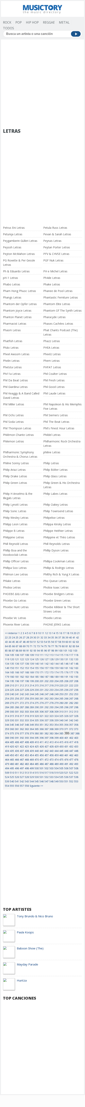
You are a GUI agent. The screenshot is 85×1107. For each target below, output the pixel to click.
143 (51, 663)
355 (61, 724)
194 (7, 681)
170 (37, 672)
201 (42, 681)
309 (56, 711)
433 (76, 746)
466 (17, 759)
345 (12, 724)
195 (12, 681)
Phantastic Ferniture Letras (60, 297)
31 (38, 637)
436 (17, 751)
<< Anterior (11, 633)
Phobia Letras (12, 587)
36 (56, 637)
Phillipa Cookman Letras (58, 561)
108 (27, 655)
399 (56, 738)
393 (27, 738)
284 (7, 707)
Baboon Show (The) (30, 948)
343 (76, 720)
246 (42, 694)
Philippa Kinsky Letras (57, 524)
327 (71, 716)
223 (76, 685)
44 (9, 642)
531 (42, 777)
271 (17, 703)
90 (24, 650)
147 (71, 663)
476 (66, 759)
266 (66, 698)
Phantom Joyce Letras (17, 310)
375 (12, 733)
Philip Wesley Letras (15, 518)
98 (52, 650)
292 (46, 707)
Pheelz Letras (52, 354)
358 (76, 724)
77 (52, 646)
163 (76, 668)
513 (27, 772)
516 (42, 772)
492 (71, 764)
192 (71, 676)
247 (46, 694)
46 (17, 642)
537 (71, 777)
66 (13, 646)
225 (12, 690)
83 (74, 646)
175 (61, 672)
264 (56, 698)
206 (66, 681)
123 (27, 659)
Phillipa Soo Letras (15, 568)
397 (46, 738)
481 (17, 764)
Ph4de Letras (51, 278)
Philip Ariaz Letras (14, 470)
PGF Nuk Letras (53, 260)
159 (56, 668)
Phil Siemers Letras (55, 415)
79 (59, 646)
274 (32, 703)
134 (7, 663)
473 (51, 759)
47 (20, 642)
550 (61, 781)
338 (51, 720)
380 (37, 733)
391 (17, 738)
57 (56, 642)
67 (17, 646)
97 (49, 650)
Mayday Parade (27, 964)
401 (66, 738)
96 (45, 650)
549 (56, 781)
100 (60, 650)
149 (7, 668)
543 (27, 781)
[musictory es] (42, 8)
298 (76, 707)
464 (7, 759)
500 (37, 768)
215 (37, 685)
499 (32, 768)
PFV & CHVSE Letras (56, 254)
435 (12, 751)
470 (37, 759)
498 (27, 768)
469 (32, 759)
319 (32, 716)
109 (32, 655)
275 (37, 703)
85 (6, 650)
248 (51, 694)
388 (77, 733)
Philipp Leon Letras (15, 524)
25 (17, 637)
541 (17, 781)
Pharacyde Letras (54, 317)
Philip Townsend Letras (58, 511)
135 (12, 663)
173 (51, 672)
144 (56, 663)
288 (27, 707)
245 (37, 694)
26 (20, 637)
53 (42, 642)
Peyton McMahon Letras (19, 254)
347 (22, 724)
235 (61, 690)
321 (42, 716)
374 (7, 733)
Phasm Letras (12, 330)
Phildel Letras (51, 435)
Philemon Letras (13, 441)
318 (27, 716)
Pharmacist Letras (14, 323)
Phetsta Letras (12, 367)
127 (46, 659)
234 (56, 690)
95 (42, 650)
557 (22, 785)
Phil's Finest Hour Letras (58, 428)
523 (76, 772)
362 (22, 729)
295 (61, 707)
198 (27, 681)
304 (32, 711)
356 (66, 724)
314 (7, 716)
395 (37, 738)
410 (37, 742)
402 (71, 738)
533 (51, 777)
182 (22, 676)
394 (32, 738)
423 (27, 746)
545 (37, 781)
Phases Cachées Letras (58, 323)
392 (22, 738)
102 (70, 650)
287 (22, 707)
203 (51, 681)
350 (37, 724)
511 (17, 772)
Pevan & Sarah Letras (57, 234)
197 (22, 681)
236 (66, 690)
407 (22, 742)
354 (56, 724)
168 (27, 672)
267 (71, 698)
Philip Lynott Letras (15, 504)
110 (37, 655)
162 (71, 668)
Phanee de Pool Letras (58, 291)
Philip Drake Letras (15, 476)
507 (71, 768)
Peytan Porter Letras (56, 247)
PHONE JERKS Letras (56, 624)
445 (61, 751)
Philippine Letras (13, 537)
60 (66, 642)
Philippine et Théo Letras (59, 537)
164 (7, 672)
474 (56, 759)
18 (67, 633)
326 (66, 716)
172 (46, 672)
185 (37, 676)
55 (49, 642)
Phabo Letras (11, 284)
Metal (64, 22)
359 (7, 729)
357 (71, 724)
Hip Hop (32, 22)
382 (46, 733)
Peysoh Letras (12, 247)
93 (34, 650)
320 (37, 716)
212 (22, 685)
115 (61, 655)
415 (61, 742)
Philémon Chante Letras (18, 435)
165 (12, 672)
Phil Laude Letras (54, 393)
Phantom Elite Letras (56, 304)
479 (7, 764)
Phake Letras (51, 284)
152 (22, 668)
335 (37, 720)
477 (71, 759)
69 (24, 646)
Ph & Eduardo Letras (16, 271)
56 (52, 642)
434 (7, 751)
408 (27, 742)
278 (51, 703)
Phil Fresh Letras (54, 380)
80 (63, 646)
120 (12, 659)
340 (61, 720)
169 (32, 672)
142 (46, 663)
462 (71, 755)
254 (7, 698)
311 (66, 711)
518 (51, 772)
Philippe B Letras (14, 531)
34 (49, 637)
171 (42, 672)
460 (61, 755)
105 (12, 655)
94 (38, 650)
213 (27, 685)
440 (37, 751)
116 (66, 655)
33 (45, 637)
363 (27, 729)
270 (12, 703)
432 (71, 746)
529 (32, 777)
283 (76, 703)
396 (42, 738)
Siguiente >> (36, 785)
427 (46, 746)
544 (32, 781)
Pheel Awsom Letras (16, 354)
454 (32, 755)
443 (51, 751)
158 (51, 668)
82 (70, 646)
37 (59, 637)
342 (71, 720)
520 (61, 772)
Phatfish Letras (12, 341)
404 (7, 742)
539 (7, 781)
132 (71, 659)
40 (70, 637)
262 (46, 698)
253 (76, 694)
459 (56, 755)
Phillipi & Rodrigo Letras (58, 568)
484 (32, 764)
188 (51, 676)
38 (63, 637)
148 (76, 663)
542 (22, 781)
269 (7, 703)
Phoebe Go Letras (14, 600)
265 (61, 698)
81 (66, 646)
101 (65, 650)
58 (59, 642)
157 (46, 668)
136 (17, 663)
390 (12, 738)
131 (66, 659)
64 (6, 646)
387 (72, 733)
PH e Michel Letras (55, 271)
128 (51, 659)
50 (31, 642)
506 (66, 768)
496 (17, 768)
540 (12, 781)
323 (51, 716)
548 (51, 781)
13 (50, 633)
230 (37, 690)
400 (61, 738)
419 (7, 746)
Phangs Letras (12, 297)
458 (51, 755)
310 (61, 711)
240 (12, 694)
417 (71, 742)
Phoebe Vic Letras (14, 618)
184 (32, 676)
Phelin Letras (11, 361)
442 (46, 751)
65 (9, 646)
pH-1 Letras (10, 278)
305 (37, 711)
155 (37, 668)
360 (12, 729)
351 (42, 724)
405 (12, 742)
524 (7, 777)
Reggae (49, 22)
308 (51, 711)
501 (42, 768)
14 (53, 633)
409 (32, 742)
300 (12, 711)
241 (17, 694)
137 (22, 663)
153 (27, 668)
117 (71, 655)
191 (66, 676)
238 (76, 690)
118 (76, 655)
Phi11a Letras (12, 374)
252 (71, 694)
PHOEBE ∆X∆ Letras (15, 594)
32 (42, 637)
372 (71, 729)
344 (7, 724)
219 (56, 685)
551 (66, 781)
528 (27, 777)
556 (17, 785)
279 (56, 703)
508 (76, 768)
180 (12, 676)
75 (45, 646)
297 (71, 707)
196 (17, 681)
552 (71, 781)
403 (76, 738)
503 (51, 768)
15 (57, 633)
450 (12, 755)
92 (31, 650)
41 (74, 637)
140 (37, 663)
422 (22, 746)
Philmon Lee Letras (15, 574)
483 (27, 764)
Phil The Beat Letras (56, 422)
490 (61, 764)
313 (76, 711)
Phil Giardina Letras (15, 387)
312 (71, 711)
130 (61, 659)
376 (17, 733)
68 (20, 646)
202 (46, 681)
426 (42, 746)
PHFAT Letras (52, 367)
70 (27, 646)
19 (71, 633)
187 (46, 676)
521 (66, 772)
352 (46, 724)
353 (51, 724)
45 (13, 642)
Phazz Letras (51, 341)
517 (46, 772)
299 (7, 711)
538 (76, 777)
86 (9, 650)
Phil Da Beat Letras (15, 380)
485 (37, 764)
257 (22, 698)
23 (9, 637)
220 (61, 685)
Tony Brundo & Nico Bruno (35, 916)
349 (32, 724)
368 (51, 729)
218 (51, 685)
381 (42, 733)
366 (42, 729)
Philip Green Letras (15, 483)
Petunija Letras (12, 234)
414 (56, 742)
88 (17, 650)
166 (17, 672)
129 (56, 659)
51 (34, 642)
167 (22, 672)
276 (42, 703)
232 (46, 690)
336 (42, 720)
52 (38, 642)
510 (12, 772)
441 (42, 751)
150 (12, 668)
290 (37, 707)
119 (7, 659)
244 (32, 694)
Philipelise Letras (54, 518)
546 (42, 781)
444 (56, 751)
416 (66, 742)
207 (71, 681)
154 (32, 668)
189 (56, 676)
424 (32, 746)
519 (56, 772)
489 (56, 764)
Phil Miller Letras (13, 404)
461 (66, 755)
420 (12, 746)
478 (76, 759)
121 (17, 659)
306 (42, 711)
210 (12, 685)
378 (27, 733)
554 (7, 785)
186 (42, 676)
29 (31, 637)
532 (46, 777)
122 (22, 659)
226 (17, 690)
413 (51, 742)
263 (51, 698)
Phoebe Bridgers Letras (58, 594)
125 (37, 659)
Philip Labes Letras (55, 494)
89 (20, 650)
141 (42, 663)
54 (45, 642)
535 (61, 777)
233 (51, 690)
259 (32, 698)
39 (66, 637)
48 (24, 642)
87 (13, 650)
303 (27, 711)
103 (75, 650)
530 (37, 777)
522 (71, 772)
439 (32, 751)
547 (46, 781)
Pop (18, 22)
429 (56, 746)
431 (66, 746)
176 (66, 672)
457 (46, 755)
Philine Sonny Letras (16, 463)
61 (70, 642)
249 (56, 694)
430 (61, 746)
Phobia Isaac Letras (56, 587)
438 (27, 751)
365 (37, 729)
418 (76, 742)
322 (46, 716)
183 (27, 676)
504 (56, 768)
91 (27, 650)
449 (7, 755)
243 (27, 694)
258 (27, 698)
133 (76, 659)
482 (22, 764)
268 (76, 698)
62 (74, 642)
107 (22, 655)
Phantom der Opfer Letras (20, 304)
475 (61, 759)
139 (32, 663)
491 (66, 764)
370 (61, 729)
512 (22, 772)
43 (6, 642)
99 (56, 650)
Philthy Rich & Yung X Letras (61, 574)
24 (13, 637)
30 (34, 637)
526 (17, 777)
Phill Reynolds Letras (56, 544)
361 (17, 729)
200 (37, 681)
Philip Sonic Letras (14, 511)
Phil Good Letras (54, 387)
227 (22, 690)
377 (22, 733)
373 (76, 729)
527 (22, 777)
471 (42, 759)
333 (27, 720)
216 (42, 685)
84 (77, 646)
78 (56, 646)
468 (27, 759)
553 (76, 781)
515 (37, 772)
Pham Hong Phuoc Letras (19, 291)
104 (7, 655)
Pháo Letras (11, 347)
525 (12, 777)
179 (7, 676)
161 (66, 668)
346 (17, 724)
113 (51, 655)
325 (61, 716)
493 (76, 764)
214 (32, 685)
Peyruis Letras (52, 241)
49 (27, 642)
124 (32, 659)
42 (77, 637)
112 (46, 655)
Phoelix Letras (52, 618)
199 (32, 681)
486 (42, 764)
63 (77, 642)
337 (46, 720)
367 (46, 729)
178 (76, 672)
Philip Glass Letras (55, 476)
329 (7, 720)
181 (17, 676)
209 (7, 685)
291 (42, 707)
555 (12, 785)
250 (61, 694)
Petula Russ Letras (55, 228)
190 (61, 676)
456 (42, 755)
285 (12, 707)
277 (46, 703)
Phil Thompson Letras (17, 428)
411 (42, 742)
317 (22, 716)
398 (51, 738)
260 (37, 698)
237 (71, 690)
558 (27, 785)
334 (32, 720)
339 (56, 720)
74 (42, 646)
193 (76, 676)
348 (27, 724)
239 (7, 694)
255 (12, 698)
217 (46, 685)
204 (56, 681)
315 (12, 716)
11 (43, 633)
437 (22, 751)
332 (22, 720)
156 (42, 668)
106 (17, 655)
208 (76, 681)
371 (66, 729)
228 (27, 690)
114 (56, 655)
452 (22, 755)
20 (75, 633)
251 (66, 694)
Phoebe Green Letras (57, 600)
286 (17, 707)
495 (12, 768)
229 (32, 690)
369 (56, 729)
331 (17, 720)
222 (71, 685)
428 (51, 746)
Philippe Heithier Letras (58, 531)
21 (78, 633)
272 (22, 703)
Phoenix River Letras (16, 624)
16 (60, 633)
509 (7, 772)
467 (22, 759)
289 (32, 707)
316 (17, 716)
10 (39, 633)
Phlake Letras (11, 581)
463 (76, 755)
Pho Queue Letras (55, 581)
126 (42, 659)
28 (27, 637)
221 (66, 685)
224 (7, 690)
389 (7, 738)
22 (6, 637)
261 (42, 698)
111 (42, 655)
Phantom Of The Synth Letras (62, 310)
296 (66, 707)
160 (61, 668)
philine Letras (51, 452)
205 (61, 681)
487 (46, 764)
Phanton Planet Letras (17, 317)
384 (56, 733)
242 (22, 694)
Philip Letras (51, 463)
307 (46, 711)
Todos (8, 28)
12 (46, 633)
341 (66, 720)
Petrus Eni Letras (14, 228)
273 (27, 703)
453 (27, 755)
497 (22, 768)
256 (17, 698)
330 (12, 720)
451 (17, 755)
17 (64, 633)
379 (32, 733)
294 (56, 707)
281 (66, 703)
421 (17, 746)
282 (71, 703)
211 (17, 685)
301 (17, 711)
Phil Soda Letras (13, 422)
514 (32, 772)
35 (52, 637)
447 (71, 751)
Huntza (22, 980)
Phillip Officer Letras (16, 561)
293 (51, 707)
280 (61, 703)
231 (42, 690)
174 (56, 672)
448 (76, 751)
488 (51, 764)
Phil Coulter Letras (55, 374)
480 (12, 764)
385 (61, 733)
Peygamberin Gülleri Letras (20, 241)
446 (66, 751)
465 (12, 759)
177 (71, 672)
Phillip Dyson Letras (56, 550)
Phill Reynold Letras (15, 544)
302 (22, 711)
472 (46, 759)
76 (49, 646)
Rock (7, 22)
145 (61, 663)
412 (46, 742)
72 (34, 646)
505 (61, 768)
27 (24, 637)
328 (76, 716)
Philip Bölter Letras (55, 470)
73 (38, 646)
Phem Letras (51, 361)
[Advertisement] (42, 84)
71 (31, 646)
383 (51, 733)
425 (37, 746)
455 (37, 755)
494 (7, 768)
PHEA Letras (51, 347)
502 (46, 768)
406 (17, 742)
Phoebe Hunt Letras (16, 607)
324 (56, 716)
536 (66, 777)
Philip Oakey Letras (55, 504)
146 (66, 663)
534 (56, 777)
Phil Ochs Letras (13, 415)
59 (63, 642)
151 (17, 668)
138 (27, 663)
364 (32, 729)
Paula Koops (25, 932)
